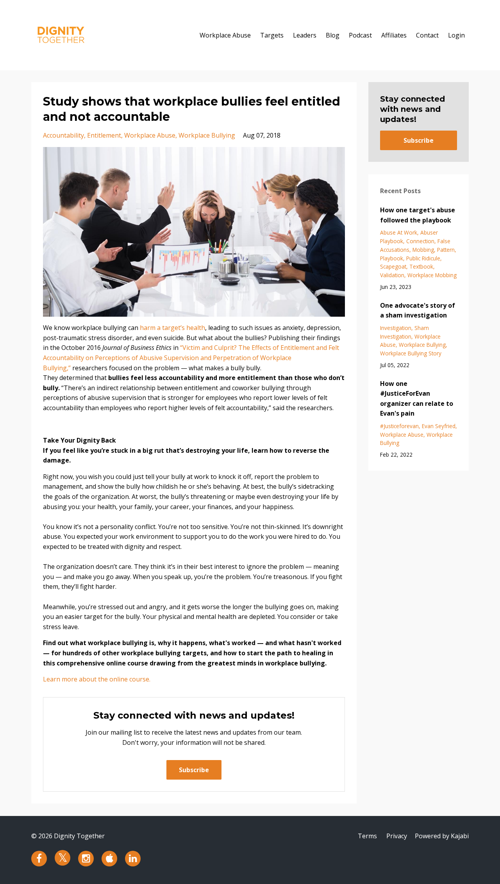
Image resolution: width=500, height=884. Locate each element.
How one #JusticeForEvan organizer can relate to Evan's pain (416, 398)
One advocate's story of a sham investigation (417, 310)
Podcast (360, 35)
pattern (446, 249)
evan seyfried (438, 426)
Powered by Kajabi (442, 836)
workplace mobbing (432, 275)
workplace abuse (149, 135)
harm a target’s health (172, 327)
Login (456, 35)
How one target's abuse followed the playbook (417, 215)
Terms (367, 836)
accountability (63, 135)
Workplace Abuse (225, 35)
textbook (421, 266)
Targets (272, 35)
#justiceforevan (399, 426)
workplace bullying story (410, 353)
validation (392, 275)
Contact (427, 35)
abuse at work (398, 232)
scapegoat (393, 266)
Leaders (304, 35)
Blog (332, 35)
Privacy (396, 836)
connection (420, 241)
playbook (391, 258)
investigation (395, 328)
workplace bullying (207, 135)
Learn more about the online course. (96, 679)
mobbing (423, 249)
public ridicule (423, 258)
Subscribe (194, 770)
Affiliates (394, 35)
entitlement (104, 135)
